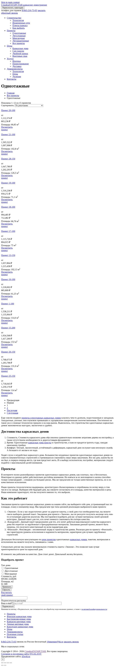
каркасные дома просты (39, 442)
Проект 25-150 (8, 376)
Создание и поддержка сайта (15, 654)
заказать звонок (71, 641)
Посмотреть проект (7, 128)
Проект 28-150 (8, 159)
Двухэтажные (11, 571)
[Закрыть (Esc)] (2, 662)
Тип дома (5, 565)
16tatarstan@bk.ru (55, 641)
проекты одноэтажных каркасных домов (41, 418)
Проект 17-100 (8, 231)
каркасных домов (78, 539)
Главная (10, 93)
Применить (7, 587)
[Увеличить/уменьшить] (11, 662)
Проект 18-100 (8, 207)
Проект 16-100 (8, 279)
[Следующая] (5, 665)
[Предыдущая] (2, 665)
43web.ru (26, 656)
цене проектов (49, 539)
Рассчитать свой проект (7, 593)
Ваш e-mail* (7, 603)
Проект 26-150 (8, 352)
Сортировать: (8, 105)
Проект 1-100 (7, 303)
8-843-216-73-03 (29, 10)
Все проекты (13, 95)
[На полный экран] (8, 662)
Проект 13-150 (8, 255)
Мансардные (10, 574)
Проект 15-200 (8, 328)
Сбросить (6, 590)
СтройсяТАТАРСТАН (35, 651)
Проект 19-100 (8, 183)
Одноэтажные (11, 568)
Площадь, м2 (7, 581)
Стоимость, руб (8, 576)
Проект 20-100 (8, 110)
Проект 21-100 (8, 134)
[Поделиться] (5, 662)
